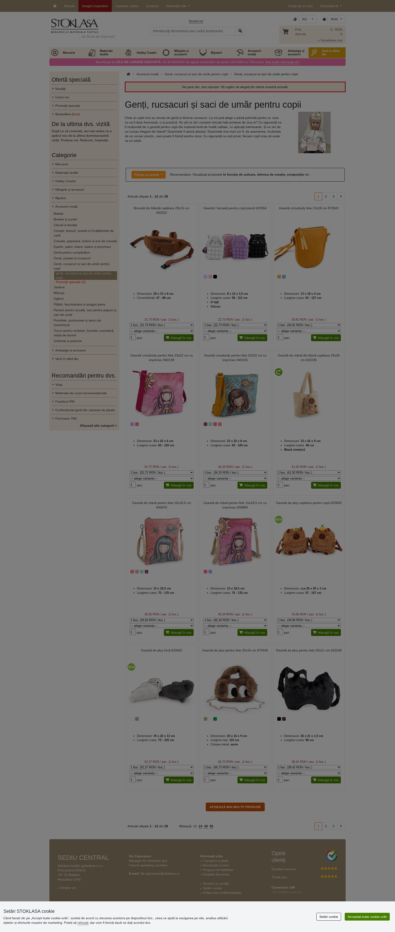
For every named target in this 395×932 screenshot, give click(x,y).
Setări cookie (328, 917)
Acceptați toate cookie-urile (367, 917)
